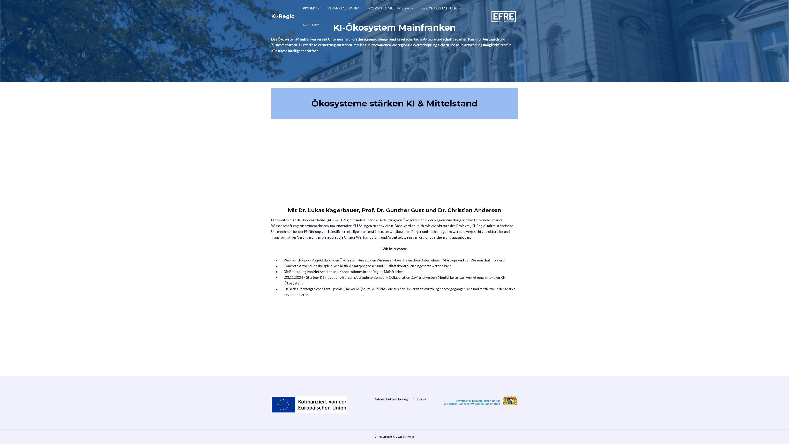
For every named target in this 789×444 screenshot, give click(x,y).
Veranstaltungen (344, 8)
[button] (411, 8)
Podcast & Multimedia (389, 8)
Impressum (420, 399)
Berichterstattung (439, 8)
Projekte (311, 8)
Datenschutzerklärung (391, 399)
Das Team (311, 25)
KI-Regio (283, 16)
